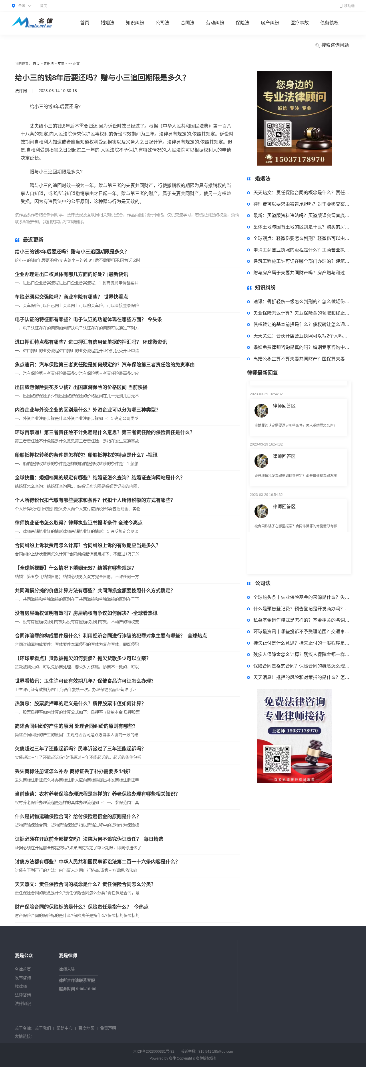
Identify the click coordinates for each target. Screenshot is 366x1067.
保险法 (242, 22)
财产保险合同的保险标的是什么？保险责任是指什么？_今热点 (82, 907)
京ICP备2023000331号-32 (153, 1052)
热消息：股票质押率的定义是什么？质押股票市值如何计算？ (80, 703)
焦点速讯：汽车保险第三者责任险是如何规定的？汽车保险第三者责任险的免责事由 (105, 364)
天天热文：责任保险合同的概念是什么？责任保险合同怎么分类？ (85, 884)
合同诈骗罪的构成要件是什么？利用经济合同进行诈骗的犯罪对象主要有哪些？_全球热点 (111, 636)
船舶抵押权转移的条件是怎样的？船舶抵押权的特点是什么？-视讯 (86, 455)
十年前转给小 (157, 221)
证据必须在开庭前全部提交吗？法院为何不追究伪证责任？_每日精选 (89, 839)
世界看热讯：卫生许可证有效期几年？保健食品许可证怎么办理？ (85, 681)
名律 (172, 1058)
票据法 (48, 64)
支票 (60, 64)
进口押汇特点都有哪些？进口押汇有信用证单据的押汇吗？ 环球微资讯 (91, 342)
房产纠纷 (270, 22)
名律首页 (23, 969)
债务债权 (329, 22)
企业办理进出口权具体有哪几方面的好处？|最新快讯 (71, 274)
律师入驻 (67, 969)
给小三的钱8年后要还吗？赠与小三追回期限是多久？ (72, 252)
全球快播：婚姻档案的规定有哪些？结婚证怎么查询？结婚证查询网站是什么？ (100, 477)
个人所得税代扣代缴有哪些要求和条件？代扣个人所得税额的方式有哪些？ (95, 500)
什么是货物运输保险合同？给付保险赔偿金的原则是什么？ (78, 816)
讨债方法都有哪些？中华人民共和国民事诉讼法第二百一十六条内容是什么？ (97, 862)
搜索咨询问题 (334, 45)
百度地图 (86, 1028)
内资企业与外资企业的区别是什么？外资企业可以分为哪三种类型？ (88, 410)
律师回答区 (284, 392)
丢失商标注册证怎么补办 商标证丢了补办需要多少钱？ (74, 771)
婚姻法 (107, 22)
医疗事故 (300, 22)
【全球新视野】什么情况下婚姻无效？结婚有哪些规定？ (75, 568)
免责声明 (108, 1028)
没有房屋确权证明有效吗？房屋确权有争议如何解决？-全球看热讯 (86, 613)
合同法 (187, 22)
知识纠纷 (135, 22)
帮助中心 (65, 1028)
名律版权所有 (206, 1058)
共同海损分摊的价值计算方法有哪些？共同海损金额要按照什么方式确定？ (95, 590)
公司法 (162, 22)
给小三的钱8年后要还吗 (122, 221)
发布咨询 (23, 977)
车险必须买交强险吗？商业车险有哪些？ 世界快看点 (71, 297)
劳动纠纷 (215, 22)
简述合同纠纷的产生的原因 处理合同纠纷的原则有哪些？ (76, 726)
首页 (43, 6)
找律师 (21, 986)
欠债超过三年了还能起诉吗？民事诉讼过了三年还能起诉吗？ (80, 749)
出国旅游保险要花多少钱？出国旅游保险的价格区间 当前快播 (81, 387)
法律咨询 (23, 995)
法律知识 (23, 1003)
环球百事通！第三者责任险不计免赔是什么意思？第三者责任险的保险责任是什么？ (105, 432)
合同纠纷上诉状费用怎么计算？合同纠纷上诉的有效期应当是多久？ (88, 545)
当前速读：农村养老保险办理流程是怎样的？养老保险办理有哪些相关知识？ (97, 794)
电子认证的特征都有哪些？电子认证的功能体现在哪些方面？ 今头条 (88, 319)
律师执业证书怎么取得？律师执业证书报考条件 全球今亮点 (79, 523)
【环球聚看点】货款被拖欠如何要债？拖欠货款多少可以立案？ (83, 658)
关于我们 (43, 1028)
